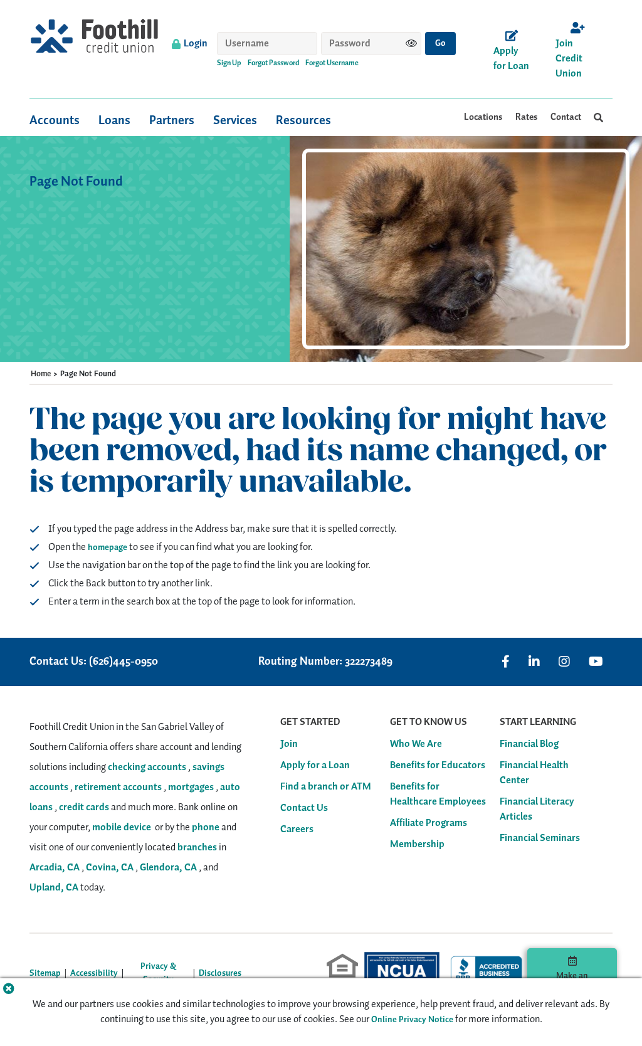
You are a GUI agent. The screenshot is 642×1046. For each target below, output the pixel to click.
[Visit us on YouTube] (596, 661)
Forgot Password (273, 63)
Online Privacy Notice (412, 1020)
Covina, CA (110, 867)
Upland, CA (53, 887)
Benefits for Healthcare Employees (438, 794)
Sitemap (45, 973)
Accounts (54, 120)
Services (235, 120)
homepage (107, 547)
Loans (114, 120)
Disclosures (220, 973)
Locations (483, 117)
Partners (171, 120)
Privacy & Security (158, 973)
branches (197, 847)
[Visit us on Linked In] (534, 661)
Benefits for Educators (437, 765)
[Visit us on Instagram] (564, 661)
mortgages (191, 787)
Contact (565, 117)
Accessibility (94, 973)
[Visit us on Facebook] (506, 661)
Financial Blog (529, 744)
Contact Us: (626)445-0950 (93, 661)
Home (41, 374)
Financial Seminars (540, 838)
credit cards (84, 807)
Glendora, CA (168, 867)
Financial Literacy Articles (537, 810)
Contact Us (304, 808)
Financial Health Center (534, 773)
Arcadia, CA (54, 867)
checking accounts (147, 767)
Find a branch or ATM (325, 787)
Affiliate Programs (428, 823)
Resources (303, 120)
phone (205, 827)
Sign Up (229, 63)
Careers (296, 829)
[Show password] (411, 43)
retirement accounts (118, 787)
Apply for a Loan (315, 765)
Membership (417, 844)
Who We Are (416, 744)
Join (289, 744)
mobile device (121, 827)
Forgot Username (332, 63)
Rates (526, 117)
